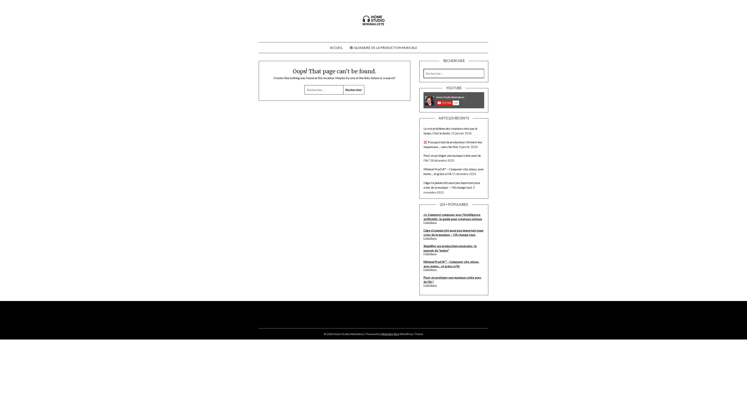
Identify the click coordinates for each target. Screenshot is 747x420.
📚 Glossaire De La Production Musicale (383, 47)
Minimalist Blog (390, 334)
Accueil (336, 47)
